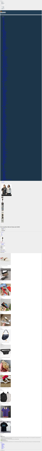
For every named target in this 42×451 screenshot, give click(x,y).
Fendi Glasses (4, 43)
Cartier (3, 28)
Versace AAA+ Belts (5, 59)
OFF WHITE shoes (4, 152)
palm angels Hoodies (5, 101)
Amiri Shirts (4, 176)
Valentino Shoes (4, 147)
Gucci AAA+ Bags (4, 68)
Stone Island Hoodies (5, 99)
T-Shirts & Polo (4, 82)
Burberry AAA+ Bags (5, 71)
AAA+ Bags (3, 67)
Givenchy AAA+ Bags (5, 73)
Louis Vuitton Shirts (4, 171)
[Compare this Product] (3, 283)
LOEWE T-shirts (4, 125)
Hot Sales (3, 51)
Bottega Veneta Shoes (5, 157)
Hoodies (3, 83)
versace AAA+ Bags (5, 79)
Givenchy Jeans (4, 115)
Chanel (3, 19)
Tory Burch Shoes (4, 159)
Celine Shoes (4, 158)
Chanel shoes (4, 144)
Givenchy (4, 26)
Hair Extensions (4, 54)
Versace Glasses (4, 41)
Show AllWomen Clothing (4, 37)
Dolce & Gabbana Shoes (5, 149)
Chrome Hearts (4, 23)
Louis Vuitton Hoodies (5, 89)
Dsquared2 (4, 27)
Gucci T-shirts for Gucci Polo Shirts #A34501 (3, 418)
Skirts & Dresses (4, 33)
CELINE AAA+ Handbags (5, 72)
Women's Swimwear (5, 32)
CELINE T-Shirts (4, 130)
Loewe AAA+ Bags (4, 70)
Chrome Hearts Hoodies (5, 90)
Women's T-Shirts (4, 34)
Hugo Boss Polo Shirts (5, 129)
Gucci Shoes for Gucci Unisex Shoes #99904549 (3, 311)
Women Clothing (3, 444)
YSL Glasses (4, 42)
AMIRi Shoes (4, 155)
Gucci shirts (4, 173)
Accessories (4, 52)
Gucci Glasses (4, 39)
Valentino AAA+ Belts (5, 61)
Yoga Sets (4, 35)
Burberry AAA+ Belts (5, 62)
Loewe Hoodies (4, 96)
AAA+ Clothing (3, 447)
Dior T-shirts (4, 120)
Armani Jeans (4, 110)
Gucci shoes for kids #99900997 (2, 296)
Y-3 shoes (4, 160)
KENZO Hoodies (4, 104)
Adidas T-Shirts (4, 137)
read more (1, 442)
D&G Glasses (4, 45)
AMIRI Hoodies (4, 92)
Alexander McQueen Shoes (5, 153)
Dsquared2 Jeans (4, 107)
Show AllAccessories (4, 170)
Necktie (3, 168)
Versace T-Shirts (4, 128)
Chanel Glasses (4, 40)
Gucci (3, 18)
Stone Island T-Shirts (5, 132)
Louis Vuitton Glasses (5, 38)
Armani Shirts (4, 178)
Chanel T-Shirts (4, 133)
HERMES (4, 21)
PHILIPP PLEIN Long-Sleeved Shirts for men (7, 179)
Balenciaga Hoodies (4, 91)
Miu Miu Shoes (4, 146)
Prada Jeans (4, 112)
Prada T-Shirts (4, 122)
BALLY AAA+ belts (5, 57)
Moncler (3, 22)
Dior (3, 228)
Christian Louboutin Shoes (5, 151)
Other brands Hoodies (5, 94)
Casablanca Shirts (4, 174)
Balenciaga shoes (4, 148)
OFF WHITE (4, 24)
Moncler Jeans (4, 113)
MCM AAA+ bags (4, 76)
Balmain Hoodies (4, 105)
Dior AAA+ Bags (4, 69)
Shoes (3, 53)
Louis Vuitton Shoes (4, 142)
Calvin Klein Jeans (4, 117)
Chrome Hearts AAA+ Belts (5, 64)
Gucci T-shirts (4, 119)
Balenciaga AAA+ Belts (5, 63)
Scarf (3, 166)
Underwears (4, 87)
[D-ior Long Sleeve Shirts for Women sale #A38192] (3, 202)
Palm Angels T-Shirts (5, 134)
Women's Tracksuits (4, 31)
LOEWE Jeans (4, 111)
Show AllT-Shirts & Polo (4, 141)
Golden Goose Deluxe (5, 156)
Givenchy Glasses (4, 49)
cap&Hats (4, 165)
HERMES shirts (4, 175)
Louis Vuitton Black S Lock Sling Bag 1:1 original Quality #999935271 (5, 357)
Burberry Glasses (4, 46)
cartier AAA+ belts (4, 65)
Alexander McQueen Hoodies (5, 103)
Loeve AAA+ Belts (4, 60)
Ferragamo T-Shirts (4, 139)
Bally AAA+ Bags (4, 77)
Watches (2, 180)
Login (3, 7)
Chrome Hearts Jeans (5, 108)
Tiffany (3, 29)
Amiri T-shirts (4, 121)
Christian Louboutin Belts (5, 66)
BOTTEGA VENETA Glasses (5, 48)
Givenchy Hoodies (4, 95)
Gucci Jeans (4, 109)
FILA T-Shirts (4, 140)
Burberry (3, 20)
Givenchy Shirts (4, 177)
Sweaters (3, 85)
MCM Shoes (4, 161)
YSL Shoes (4, 150)
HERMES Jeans (4, 116)
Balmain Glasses (4, 50)
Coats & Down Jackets (5, 86)
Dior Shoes (4, 143)
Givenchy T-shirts (4, 126)
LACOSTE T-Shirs (4, 131)
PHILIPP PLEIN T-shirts (5, 127)
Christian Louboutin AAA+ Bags (6, 74)
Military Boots (3, 443)
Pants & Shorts (4, 84)
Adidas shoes (4, 154)
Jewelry (3, 164)
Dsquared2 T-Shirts (4, 136)
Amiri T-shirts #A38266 (2, 433)
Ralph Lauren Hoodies (5, 100)
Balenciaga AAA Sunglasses (5, 47)
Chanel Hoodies (4, 98)
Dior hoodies (4, 93)
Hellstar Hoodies (4, 97)
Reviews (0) (3, 244)
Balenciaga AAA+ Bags (5, 75)
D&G (3, 25)
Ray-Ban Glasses (4, 44)
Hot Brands (3, 17)
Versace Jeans (4, 114)
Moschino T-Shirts (4, 135)
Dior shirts (4, 172)
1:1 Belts (3, 55)
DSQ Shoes (4, 162)
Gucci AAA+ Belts (4, 56)
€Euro (2, 2)
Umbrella (3, 169)
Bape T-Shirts (4, 138)
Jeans (2, 106)
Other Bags (4, 78)
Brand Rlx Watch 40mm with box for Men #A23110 (3, 372)
